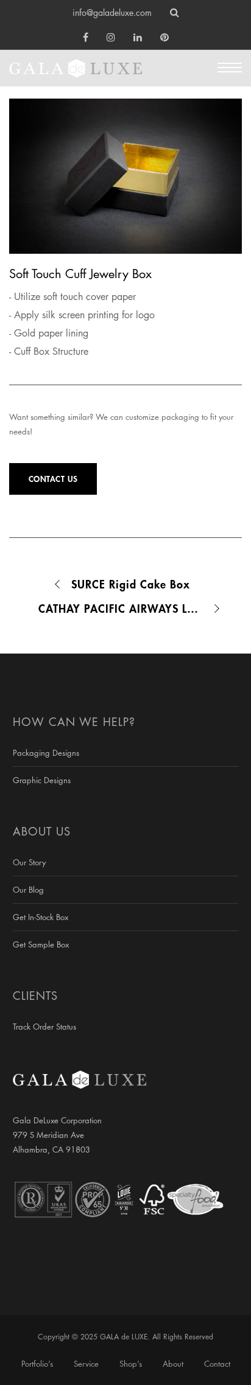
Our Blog (28, 889)
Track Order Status (44, 1026)
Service (86, 1363)
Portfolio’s (37, 1363)
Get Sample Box (41, 944)
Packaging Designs (46, 752)
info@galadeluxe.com (112, 12)
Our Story (29, 862)
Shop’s (130, 1363)
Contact (217, 1363)
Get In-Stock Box (40, 917)
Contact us (53, 478)
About (173, 1363)
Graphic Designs (42, 780)
